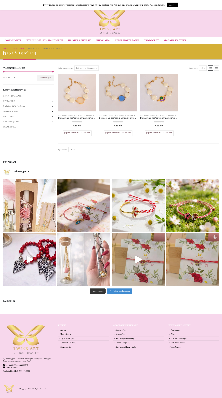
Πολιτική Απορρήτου (179, 338)
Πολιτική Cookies (178, 343)
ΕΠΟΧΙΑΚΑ (103, 40)
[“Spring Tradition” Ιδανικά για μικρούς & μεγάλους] (192, 205)
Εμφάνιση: (193, 68)
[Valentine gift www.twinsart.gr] (83, 259)
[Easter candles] (29, 205)
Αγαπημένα (120, 334)
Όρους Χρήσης (158, 5)
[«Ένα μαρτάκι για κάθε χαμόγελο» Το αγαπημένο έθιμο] (138, 205)
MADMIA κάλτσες (175, 40)
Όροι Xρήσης (176, 347)
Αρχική (63, 330)
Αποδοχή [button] (173, 5)
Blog (173, 334)
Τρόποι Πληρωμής (123, 343)
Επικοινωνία (65, 347)
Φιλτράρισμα (45, 78)
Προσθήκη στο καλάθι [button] (78, 133)
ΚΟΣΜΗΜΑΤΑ (13, 40)
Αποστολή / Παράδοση (125, 338)
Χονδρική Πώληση (68, 343)
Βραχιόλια (88, 115)
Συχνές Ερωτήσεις (67, 338)
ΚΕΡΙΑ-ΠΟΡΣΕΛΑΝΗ (127, 40)
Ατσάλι (80, 115)
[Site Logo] (109, 21)
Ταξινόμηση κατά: (65, 68)
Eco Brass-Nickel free (67, 115)
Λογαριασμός (121, 330)
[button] (210, 68)
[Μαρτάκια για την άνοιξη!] (192, 259)
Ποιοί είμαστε (66, 334)
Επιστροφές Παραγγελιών (126, 347)
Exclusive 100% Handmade (44, 40)
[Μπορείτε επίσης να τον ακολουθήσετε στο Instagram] (83, 205)
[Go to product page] (77, 92)
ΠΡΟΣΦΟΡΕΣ (151, 40)
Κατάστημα (175, 330)
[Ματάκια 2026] (138, 259)
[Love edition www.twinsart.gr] (29, 259)
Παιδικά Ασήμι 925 (79, 40)
